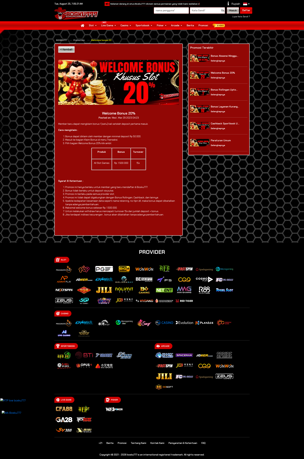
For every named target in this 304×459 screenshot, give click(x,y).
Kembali (67, 49)
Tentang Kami (138, 443)
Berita (190, 25)
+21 (100, 443)
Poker (160, 25)
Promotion (79, 40)
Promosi (203, 25)
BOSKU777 (61, 40)
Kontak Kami (157, 443)
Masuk (233, 10)
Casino (124, 25)
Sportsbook (142, 25)
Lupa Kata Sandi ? (241, 16)
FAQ (203, 443)
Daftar (246, 10)
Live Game (107, 25)
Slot (91, 25)
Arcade (175, 25)
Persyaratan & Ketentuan (183, 443)
